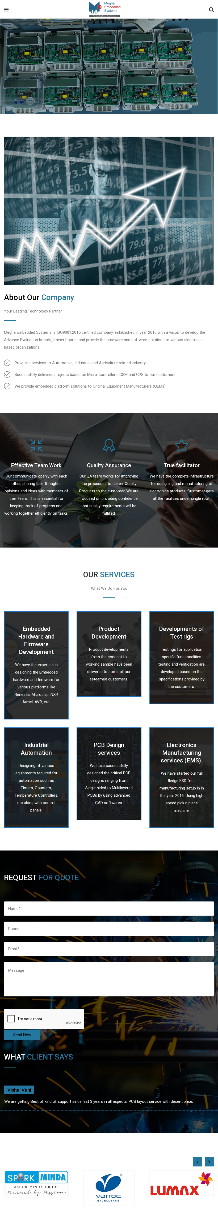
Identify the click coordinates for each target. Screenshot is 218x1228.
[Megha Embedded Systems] (104, 9)
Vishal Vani (19, 1090)
